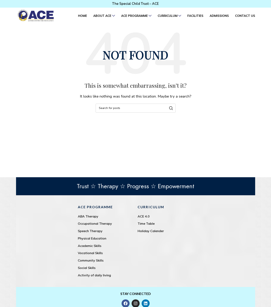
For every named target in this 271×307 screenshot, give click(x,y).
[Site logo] (35, 15)
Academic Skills (89, 246)
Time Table (146, 223)
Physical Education (92, 238)
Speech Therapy (90, 231)
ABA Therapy (88, 216)
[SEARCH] (171, 108)
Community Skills (91, 260)
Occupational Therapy (95, 223)
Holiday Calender (151, 231)
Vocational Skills (90, 253)
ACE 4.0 (144, 216)
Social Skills (86, 268)
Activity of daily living (94, 275)
